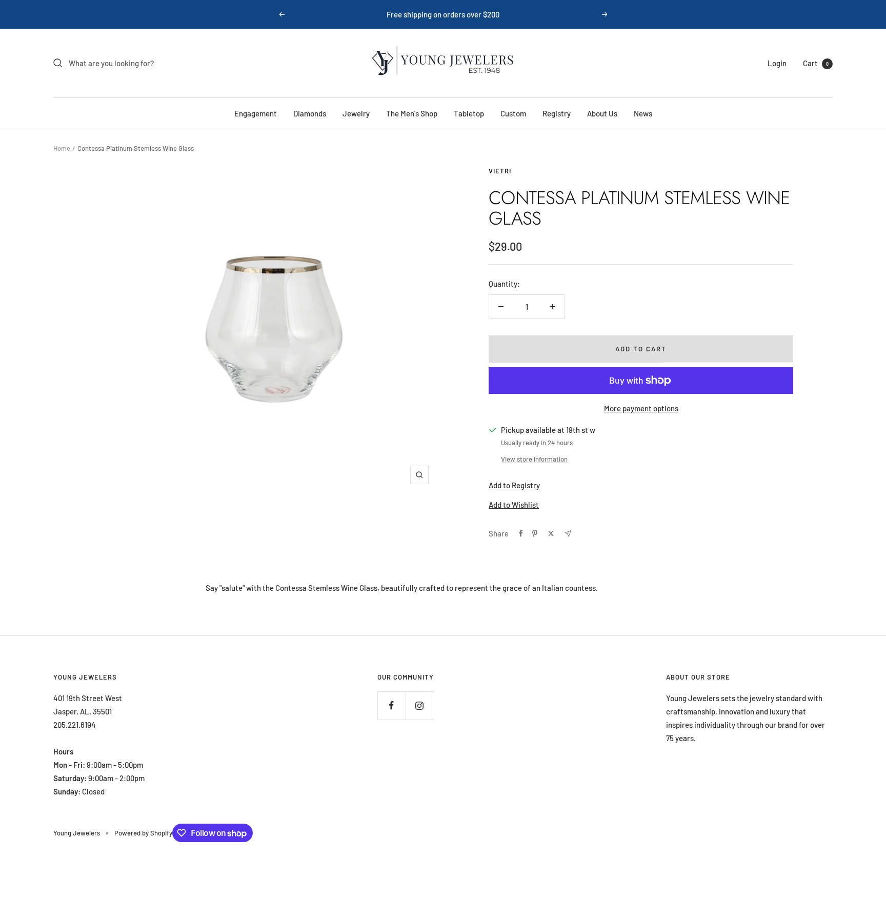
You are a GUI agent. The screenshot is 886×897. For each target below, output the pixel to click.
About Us (602, 113)
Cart (816, 63)
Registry (556, 113)
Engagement (255, 113)
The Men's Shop (411, 113)
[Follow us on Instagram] (420, 705)
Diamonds (309, 113)
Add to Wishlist (514, 504)
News (643, 113)
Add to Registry (514, 485)
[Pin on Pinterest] (534, 533)
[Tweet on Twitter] (551, 533)
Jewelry (356, 113)
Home (61, 148)
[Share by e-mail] (568, 533)
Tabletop (469, 113)
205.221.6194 (74, 724)
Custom (513, 113)
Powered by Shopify (143, 833)
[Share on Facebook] (521, 533)
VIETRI (500, 171)
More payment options (641, 408)
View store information (534, 459)
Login (777, 63)
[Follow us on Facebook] (391, 705)
